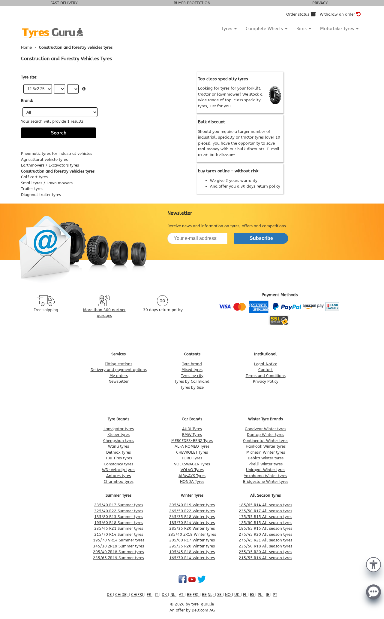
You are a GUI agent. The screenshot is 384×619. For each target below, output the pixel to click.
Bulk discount (222, 155)
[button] (373, 564)
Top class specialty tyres (223, 78)
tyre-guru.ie (202, 604)
